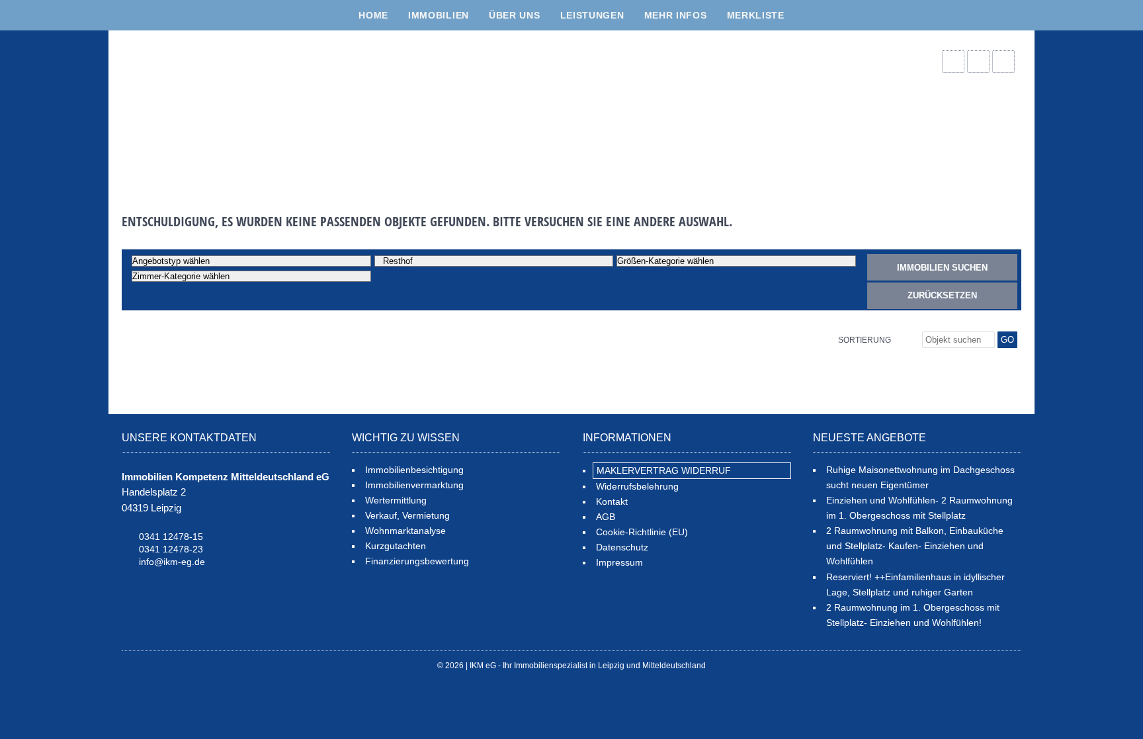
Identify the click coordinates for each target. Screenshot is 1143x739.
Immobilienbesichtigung (414, 469)
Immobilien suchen (942, 268)
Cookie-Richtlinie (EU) (642, 532)
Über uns (514, 15)
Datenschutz (622, 547)
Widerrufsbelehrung (637, 486)
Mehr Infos (675, 15)
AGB (605, 516)
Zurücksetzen (942, 295)
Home (373, 15)
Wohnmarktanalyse (405, 530)
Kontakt (612, 501)
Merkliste (755, 15)
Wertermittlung (396, 500)
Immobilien (438, 15)
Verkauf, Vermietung (407, 515)
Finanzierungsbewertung (417, 561)
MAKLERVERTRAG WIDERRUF (664, 470)
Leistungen (592, 15)
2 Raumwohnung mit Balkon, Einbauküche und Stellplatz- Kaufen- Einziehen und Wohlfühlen (914, 545)
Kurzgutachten (395, 546)
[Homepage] (221, 110)
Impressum (619, 562)
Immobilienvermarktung (414, 485)
